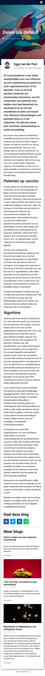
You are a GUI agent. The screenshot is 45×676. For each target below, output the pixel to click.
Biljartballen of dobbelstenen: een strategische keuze (20, 628)
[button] (6, 521)
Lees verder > (8, 555)
